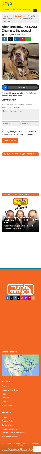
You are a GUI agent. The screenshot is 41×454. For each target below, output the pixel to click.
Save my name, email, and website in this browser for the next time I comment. (19, 132)
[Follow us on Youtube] (22, 298)
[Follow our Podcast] (26, 298)
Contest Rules (7, 421)
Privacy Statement (9, 429)
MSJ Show (27, 35)
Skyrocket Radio (26, 449)
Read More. (18, 228)
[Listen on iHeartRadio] (29, 298)
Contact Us (6, 417)
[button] (35, 9)
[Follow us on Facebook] (7, 298)
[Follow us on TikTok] (18, 298)
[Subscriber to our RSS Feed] (33, 298)
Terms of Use (7, 425)
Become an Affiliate (10, 436)
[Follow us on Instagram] (15, 298)
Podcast (5, 386)
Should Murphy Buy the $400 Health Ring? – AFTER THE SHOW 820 (20, 220)
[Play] (4, 87)
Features (5, 398)
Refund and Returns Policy (13, 433)
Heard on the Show (10, 390)
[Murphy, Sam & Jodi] (20, 290)
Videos (4, 401)
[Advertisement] (20, 249)
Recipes (5, 394)
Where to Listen (8, 405)
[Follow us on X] (11, 298)
